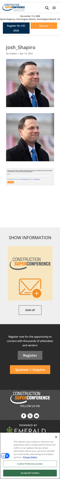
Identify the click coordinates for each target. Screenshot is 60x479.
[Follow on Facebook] (23, 415)
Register (30, 355)
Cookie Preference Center (30, 463)
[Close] (56, 437)
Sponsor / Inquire (30, 369)
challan (13, 53)
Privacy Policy (30, 457)
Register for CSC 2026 (16, 28)
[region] (30, 456)
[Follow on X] (30, 415)
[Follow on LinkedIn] (36, 415)
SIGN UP (30, 310)
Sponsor (43, 25)
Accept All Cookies (30, 472)
